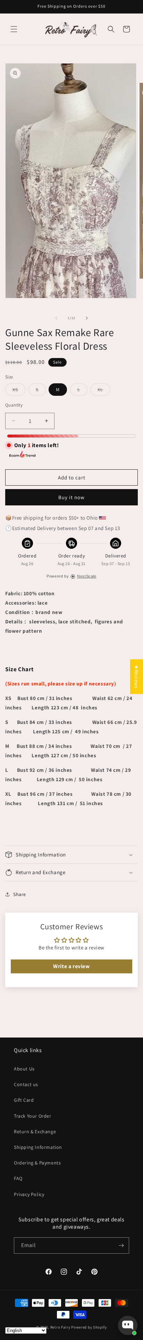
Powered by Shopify (89, 1327)
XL (104, 391)
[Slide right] (86, 318)
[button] (14, 29)
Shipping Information (38, 1147)
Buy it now (71, 497)
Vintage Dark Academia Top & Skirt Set (100, 1270)
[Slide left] (56, 318)
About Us (24, 1069)
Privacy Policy (29, 1194)
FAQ (18, 1178)
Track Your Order (32, 1116)
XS (18, 391)
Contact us (26, 1084)
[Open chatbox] (127, 1325)
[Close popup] (131, 1246)
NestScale (86, 576)
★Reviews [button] (136, 676)
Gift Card (24, 1100)
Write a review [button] (71, 966)
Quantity (14, 405)
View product (74, 1298)
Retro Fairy (60, 1327)
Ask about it (113, 1298)
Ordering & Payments (37, 1163)
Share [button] (19, 894)
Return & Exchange (35, 1131)
